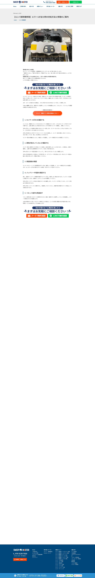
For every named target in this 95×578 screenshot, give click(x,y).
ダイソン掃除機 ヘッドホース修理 (62, 553)
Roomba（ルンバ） (47, 553)
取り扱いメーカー (51, 6)
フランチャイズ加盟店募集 (37, 554)
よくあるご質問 (69, 6)
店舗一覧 (60, 6)
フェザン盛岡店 (74, 563)
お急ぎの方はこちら (50, 2)
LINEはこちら (75, 2)
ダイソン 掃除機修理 (48, 551)
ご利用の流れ (23, 6)
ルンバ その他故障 (59, 560)
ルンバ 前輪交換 (59, 563)
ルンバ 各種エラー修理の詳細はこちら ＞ (47, 113)
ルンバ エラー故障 (59, 561)
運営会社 (34, 556)
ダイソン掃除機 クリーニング (61, 554)
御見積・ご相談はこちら (63, 2)
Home (14, 6)
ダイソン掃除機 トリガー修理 (61, 558)
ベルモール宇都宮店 (75, 557)
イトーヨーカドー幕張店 (76, 558)
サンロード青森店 (74, 564)
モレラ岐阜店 (74, 551)
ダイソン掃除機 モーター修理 (61, 556)
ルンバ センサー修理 (60, 564)
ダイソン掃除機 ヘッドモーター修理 (63, 551)
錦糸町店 (73, 561)
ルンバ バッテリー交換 (60, 567)
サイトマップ (34, 557)
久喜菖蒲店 (73, 553)
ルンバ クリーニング (60, 568)
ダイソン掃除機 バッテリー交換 (62, 557)
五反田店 (73, 560)
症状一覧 (31, 6)
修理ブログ (79, 6)
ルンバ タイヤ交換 (59, 565)
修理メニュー (40, 6)
